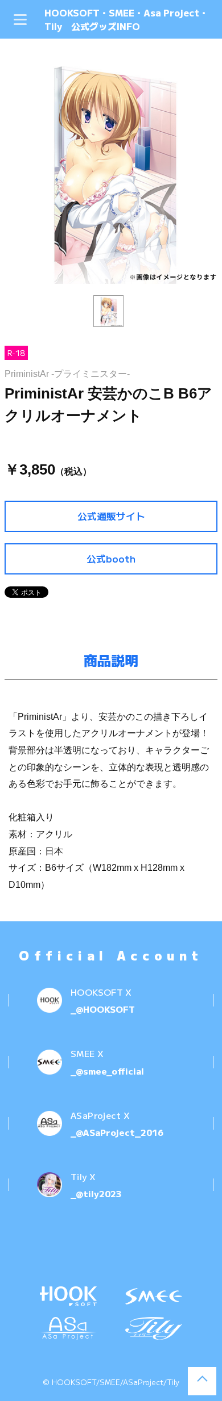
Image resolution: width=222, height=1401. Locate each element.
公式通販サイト (111, 516)
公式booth (111, 558)
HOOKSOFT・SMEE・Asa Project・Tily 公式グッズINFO (126, 19)
